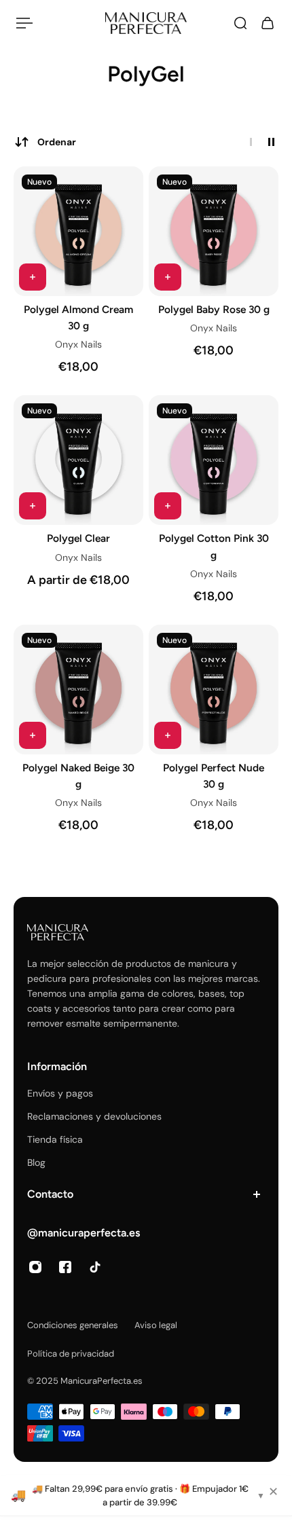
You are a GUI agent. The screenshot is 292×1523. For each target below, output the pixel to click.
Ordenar (56, 142)
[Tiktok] (95, 1267)
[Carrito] (267, 23)
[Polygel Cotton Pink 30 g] (213, 460)
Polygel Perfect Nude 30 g (213, 775)
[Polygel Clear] (78, 460)
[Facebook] (65, 1267)
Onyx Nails (78, 344)
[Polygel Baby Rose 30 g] (213, 231)
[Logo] (146, 23)
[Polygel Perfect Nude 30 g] (213, 689)
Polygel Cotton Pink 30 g (214, 546)
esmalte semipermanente (121, 1023)
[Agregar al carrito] (32, 277)
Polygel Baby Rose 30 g (214, 309)
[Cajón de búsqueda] (240, 23)
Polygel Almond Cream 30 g (78, 317)
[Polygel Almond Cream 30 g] (78, 231)
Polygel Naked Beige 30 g (78, 775)
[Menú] (24, 23)
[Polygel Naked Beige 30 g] (78, 689)
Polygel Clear (78, 538)
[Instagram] (35, 1267)
